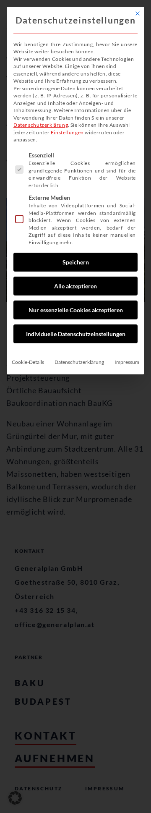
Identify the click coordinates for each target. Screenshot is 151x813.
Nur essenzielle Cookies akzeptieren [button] (76, 310)
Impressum (127, 362)
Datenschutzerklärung (40, 125)
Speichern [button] (75, 262)
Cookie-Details (28, 362)
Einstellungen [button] (67, 132)
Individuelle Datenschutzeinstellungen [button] (75, 333)
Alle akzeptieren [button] (75, 286)
